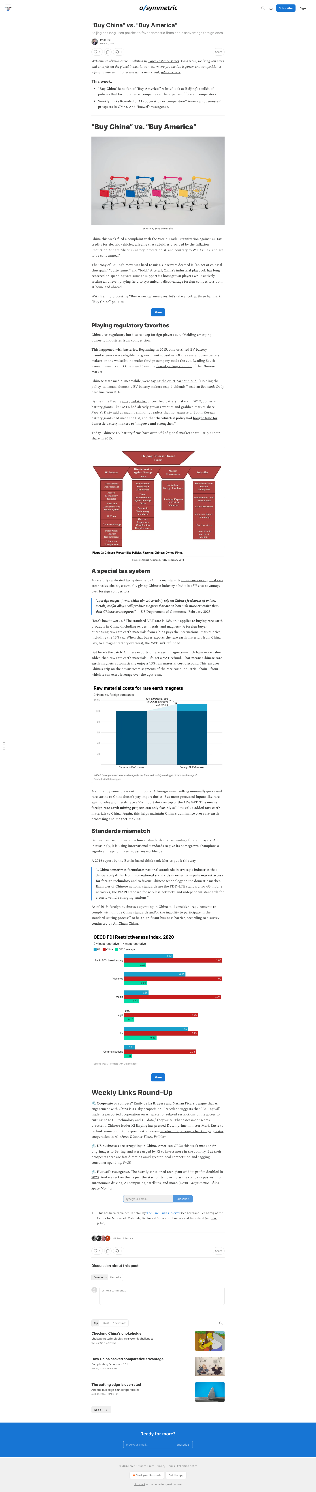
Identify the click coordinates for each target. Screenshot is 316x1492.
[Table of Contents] (4, 746)
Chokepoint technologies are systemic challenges (122, 1338)
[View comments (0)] (108, 52)
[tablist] (107, 1277)
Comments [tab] (100, 1277)
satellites (154, 1183)
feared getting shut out (174, 366)
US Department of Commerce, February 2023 (175, 611)
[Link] (86, 81)
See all (98, 1410)
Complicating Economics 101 (109, 1364)
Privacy (161, 1466)
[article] (158, 1341)
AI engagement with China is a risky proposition (155, 1106)
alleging (141, 244)
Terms (171, 1466)
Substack (139, 1484)
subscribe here (170, 72)
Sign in (304, 8)
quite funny (119, 270)
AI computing (134, 1183)
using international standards (141, 846)
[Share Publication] (271, 8)
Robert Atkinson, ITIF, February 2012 (162, 560)
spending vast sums (125, 276)
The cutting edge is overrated (116, 1385)
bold (143, 270)
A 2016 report (102, 860)
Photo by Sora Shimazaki (158, 229)
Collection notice (187, 1466)
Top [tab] (96, 1323)
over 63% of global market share (174, 433)
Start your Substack (148, 1475)
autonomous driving (106, 1183)
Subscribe (286, 8)
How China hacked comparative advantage (127, 1359)
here (190, 1213)
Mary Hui (105, 40)
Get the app (176, 1475)
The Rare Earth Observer (163, 1213)
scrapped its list (134, 401)
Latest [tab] (105, 1323)
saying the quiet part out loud (174, 381)
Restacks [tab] (115, 1277)
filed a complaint (130, 239)
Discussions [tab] (119, 1323)
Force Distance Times (163, 61)
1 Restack (128, 1238)
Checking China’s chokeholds (116, 1333)
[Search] (263, 8)
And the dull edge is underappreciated (115, 1389)
